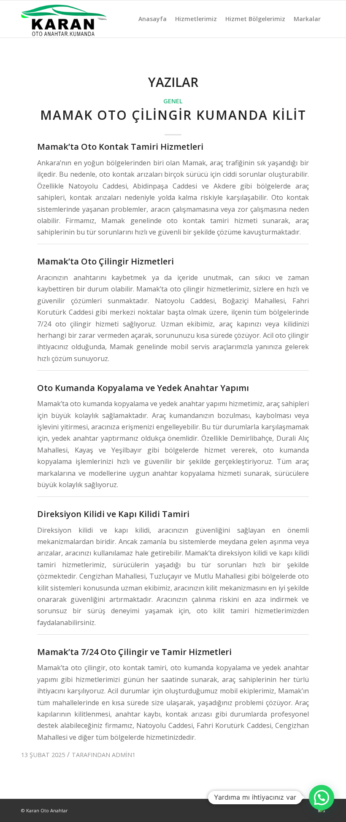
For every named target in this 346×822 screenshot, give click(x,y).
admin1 (123, 755)
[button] (321, 797)
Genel (173, 101)
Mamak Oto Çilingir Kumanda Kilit (173, 115)
